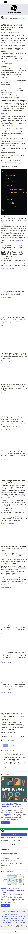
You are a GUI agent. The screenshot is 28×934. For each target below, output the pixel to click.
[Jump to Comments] (9, 932)
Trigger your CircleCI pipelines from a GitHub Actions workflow (12, 865)
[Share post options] (25, 932)
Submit (5, 745)
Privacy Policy (15, 922)
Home (5, 914)
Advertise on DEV (21, 916)
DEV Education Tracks (6, 916)
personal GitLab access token (16, 559)
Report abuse (19, 770)
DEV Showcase (17, 918)
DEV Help (15, 916)
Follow (14, 834)
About (23, 918)
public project (20, 426)
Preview (12, 745)
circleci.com (24, 18)
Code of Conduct (10, 770)
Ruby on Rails (13, 926)
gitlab (8, 32)
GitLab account (7, 60)
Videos (21, 914)
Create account (22, 1)
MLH (25, 920)
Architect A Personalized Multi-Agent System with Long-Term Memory (13, 890)
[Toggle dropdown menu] (26, 750)
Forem (7, 924)
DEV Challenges (11, 914)
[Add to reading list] (15, 932)
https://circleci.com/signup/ (18, 258)
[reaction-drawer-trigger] (3, 932)
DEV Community (6, 911)
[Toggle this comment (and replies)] (2, 753)
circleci (3, 32)
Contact (4, 920)
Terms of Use (22, 922)
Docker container (18, 225)
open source (14, 924)
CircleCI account (8, 63)
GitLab (12, 35)
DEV (7, 925)
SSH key (17, 122)
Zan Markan (7, 17)
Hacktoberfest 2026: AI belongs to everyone (11, 805)
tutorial (17, 32)
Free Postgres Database (12, 920)
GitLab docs (4, 113)
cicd (12, 32)
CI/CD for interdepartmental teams (9, 853)
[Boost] (21, 932)
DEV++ (17, 914)
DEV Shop (20, 920)
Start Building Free (14, 844)
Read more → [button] (5, 822)
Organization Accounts (8, 918)
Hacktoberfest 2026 (6, 814)
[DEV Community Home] (5, 2)
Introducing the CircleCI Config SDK (10, 859)
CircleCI (14, 17)
